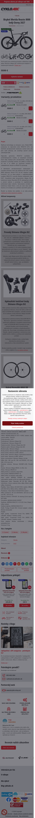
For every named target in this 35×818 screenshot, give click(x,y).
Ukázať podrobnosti (17, 427)
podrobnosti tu (24, 410)
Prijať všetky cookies (17, 423)
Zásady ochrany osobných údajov (17, 418)
